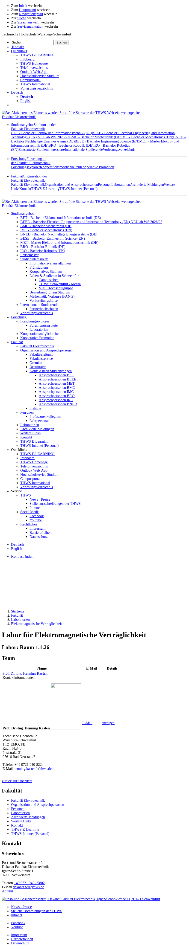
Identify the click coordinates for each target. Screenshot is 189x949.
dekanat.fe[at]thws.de (28, 887)
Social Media (29, 512)
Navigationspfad (31, 14)
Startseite (17, 611)
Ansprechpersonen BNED (58, 404)
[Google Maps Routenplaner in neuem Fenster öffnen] (81, 899)
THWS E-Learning (45, 189)
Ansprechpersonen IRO (56, 400)
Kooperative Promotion (97, 167)
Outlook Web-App (33, 72)
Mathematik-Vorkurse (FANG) (52, 296)
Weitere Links (30, 433)
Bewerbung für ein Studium (50, 292)
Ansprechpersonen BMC (57, 387)
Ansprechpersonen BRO (57, 396)
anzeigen (108, 723)
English (25, 101)
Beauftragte (38, 367)
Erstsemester (27, 149)
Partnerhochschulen (44, 309)
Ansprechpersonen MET (57, 383)
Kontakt (25, 189)
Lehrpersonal (39, 421)
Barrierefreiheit (40, 532)
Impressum (37, 528)
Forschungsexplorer (25, 167)
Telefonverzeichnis (34, 68)
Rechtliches (28, 524)
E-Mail (87, 723)
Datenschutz (38, 537)
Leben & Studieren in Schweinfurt (55, 276)
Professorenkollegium (45, 416)
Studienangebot (33, 127)
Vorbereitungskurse (44, 300)
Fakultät (29, 178)
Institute (35, 408)
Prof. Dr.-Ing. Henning (25, 673)
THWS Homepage (34, 63)
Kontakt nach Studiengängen (51, 371)
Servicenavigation (30, 26)
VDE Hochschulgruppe (56, 288)
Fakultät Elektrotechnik (19, 117)
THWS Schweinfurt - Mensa (60, 284)
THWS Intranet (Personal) (78, 189)
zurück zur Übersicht (17, 781)
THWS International (35, 84)
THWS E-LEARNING (37, 55)
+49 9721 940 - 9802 (29, 883)
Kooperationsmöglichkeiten (60, 167)
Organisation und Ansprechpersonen (71, 184)
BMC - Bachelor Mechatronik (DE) (95, 137)
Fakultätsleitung (41, 354)
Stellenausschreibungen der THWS (55, 503)
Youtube (36, 520)
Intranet (35, 508)
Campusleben (49, 280)
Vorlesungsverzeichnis (36, 88)
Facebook (37, 516)
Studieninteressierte (51, 149)
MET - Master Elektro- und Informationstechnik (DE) (59, 242)
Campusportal (30, 80)
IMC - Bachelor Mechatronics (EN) (147, 137)
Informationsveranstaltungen (50, 263)
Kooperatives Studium (46, 271)
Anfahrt (7, 891)
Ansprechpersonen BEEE (57, 379)
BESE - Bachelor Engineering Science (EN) (107, 141)
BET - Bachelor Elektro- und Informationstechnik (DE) (51, 133)
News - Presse (40, 499)
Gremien (36, 363)
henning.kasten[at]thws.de (33, 769)
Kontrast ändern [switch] (22, 556)
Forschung (30, 161)
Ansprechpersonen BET (56, 375)
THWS (25, 495)
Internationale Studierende (84, 149)
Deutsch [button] (17, 92)
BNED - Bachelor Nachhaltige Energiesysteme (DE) (58, 234)
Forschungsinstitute (44, 325)
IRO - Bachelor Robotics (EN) (42, 251)
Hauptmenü (27, 10)
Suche (21, 18)
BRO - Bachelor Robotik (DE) (70, 145)
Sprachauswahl (28, 22)
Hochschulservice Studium (39, 76)
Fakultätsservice (41, 358)
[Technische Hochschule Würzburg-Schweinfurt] (71, 113)
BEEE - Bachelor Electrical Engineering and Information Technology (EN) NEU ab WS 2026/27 (91, 222)
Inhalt (23, 6)
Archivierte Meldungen (147, 184)
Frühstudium (39, 267)
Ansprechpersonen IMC (56, 392)
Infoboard (27, 59)
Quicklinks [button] (19, 51)
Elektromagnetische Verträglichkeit (36, 624)
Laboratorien (120, 184)
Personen (104, 184)
